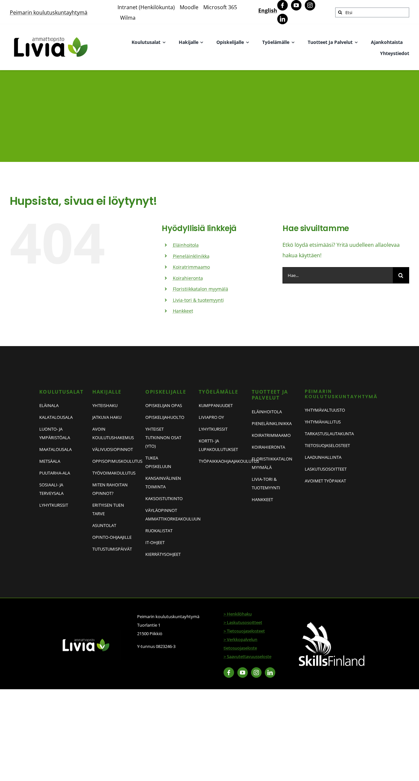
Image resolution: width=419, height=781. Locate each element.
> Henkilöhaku (238, 614)
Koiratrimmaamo (191, 267)
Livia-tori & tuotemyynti (198, 300)
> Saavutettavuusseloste (247, 656)
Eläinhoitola (186, 245)
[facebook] (282, 5)
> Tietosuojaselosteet (244, 631)
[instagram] (310, 5)
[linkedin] (282, 19)
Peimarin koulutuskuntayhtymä (48, 12)
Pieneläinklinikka (191, 256)
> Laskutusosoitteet (243, 622)
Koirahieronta (188, 278)
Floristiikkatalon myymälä (200, 289)
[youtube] (296, 5)
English (267, 10)
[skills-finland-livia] (331, 624)
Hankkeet (183, 311)
